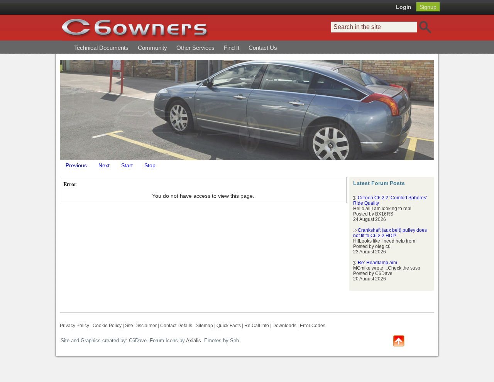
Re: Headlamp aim (377, 262)
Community (152, 47)
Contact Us (263, 47)
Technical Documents (101, 47)
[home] (135, 28)
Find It (231, 47)
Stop (150, 165)
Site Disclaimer (141, 325)
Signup (428, 7)
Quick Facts (229, 325)
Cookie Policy (107, 325)
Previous (76, 165)
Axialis (193, 340)
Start (127, 165)
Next (104, 165)
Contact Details (176, 325)
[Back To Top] (398, 340)
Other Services (195, 47)
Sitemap (204, 325)
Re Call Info (256, 325)
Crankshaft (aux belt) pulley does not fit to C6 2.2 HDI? (390, 233)
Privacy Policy (74, 325)
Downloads (284, 325)
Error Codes (312, 325)
